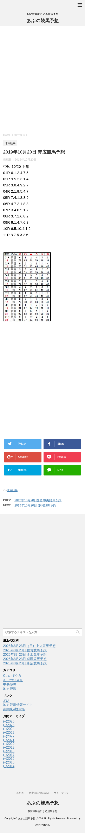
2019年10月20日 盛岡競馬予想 (35, 505)
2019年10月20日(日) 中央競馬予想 (37, 500)
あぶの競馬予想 (42, 20)
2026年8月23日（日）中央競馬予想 (29, 646)
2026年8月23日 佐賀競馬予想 (25, 650)
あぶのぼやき (13, 680)
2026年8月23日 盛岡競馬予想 (25, 659)
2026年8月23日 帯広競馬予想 (25, 663)
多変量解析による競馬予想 (42, 811)
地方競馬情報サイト (18, 705)
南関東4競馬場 (14, 709)
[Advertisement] (42, 79)
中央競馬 (9, 684)
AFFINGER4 (42, 824)
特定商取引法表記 (39, 792)
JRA (6, 701)
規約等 (20, 792)
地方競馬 (12, 490)
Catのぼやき (12, 675)
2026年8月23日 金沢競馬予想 (25, 654)
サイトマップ (61, 792)
